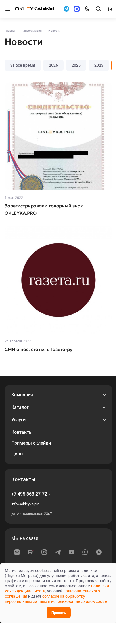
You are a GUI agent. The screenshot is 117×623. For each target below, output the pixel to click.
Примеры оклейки (31, 443)
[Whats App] (85, 552)
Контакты (22, 432)
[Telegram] (58, 552)
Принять (58, 613)
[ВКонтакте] (17, 552)
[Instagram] (44, 552)
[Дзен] (99, 552)
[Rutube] (30, 552)
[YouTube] (71, 552)
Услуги (18, 419)
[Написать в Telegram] (66, 9)
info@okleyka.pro (25, 504)
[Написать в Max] (77, 9)
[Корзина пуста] (109, 8)
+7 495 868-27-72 (29, 494)
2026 (53, 65)
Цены (17, 453)
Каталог (20, 407)
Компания (22, 394)
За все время (22, 65)
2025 (76, 65)
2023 (98, 65)
